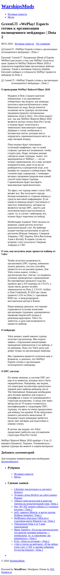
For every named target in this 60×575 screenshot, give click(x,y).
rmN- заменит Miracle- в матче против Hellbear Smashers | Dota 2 (34, 514)
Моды (11, 17)
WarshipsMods (17, 6)
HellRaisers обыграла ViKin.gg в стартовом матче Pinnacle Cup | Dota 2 (34, 519)
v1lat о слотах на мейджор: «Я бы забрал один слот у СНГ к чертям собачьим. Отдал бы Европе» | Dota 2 (36, 547)
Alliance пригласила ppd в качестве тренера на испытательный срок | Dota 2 (36, 502)
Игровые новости (17, 14)
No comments (43, 43)
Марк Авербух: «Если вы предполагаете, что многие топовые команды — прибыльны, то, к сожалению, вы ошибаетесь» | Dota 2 (36, 534)
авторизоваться (9, 461)
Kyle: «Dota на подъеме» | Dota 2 (31, 541)
